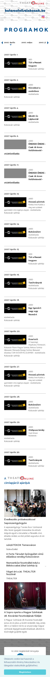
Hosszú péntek (36, 202)
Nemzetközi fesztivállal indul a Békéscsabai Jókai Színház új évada (23, 566)
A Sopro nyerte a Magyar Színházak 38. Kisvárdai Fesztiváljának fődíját (23, 614)
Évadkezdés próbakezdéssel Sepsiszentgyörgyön (19, 521)
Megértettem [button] (25, 672)
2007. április (9, 42)
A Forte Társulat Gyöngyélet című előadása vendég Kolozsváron (24, 555)
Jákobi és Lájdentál (33, 117)
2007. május (27, 42)
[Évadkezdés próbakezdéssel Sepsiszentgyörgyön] (25, 503)
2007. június (44, 42)
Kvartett (33, 339)
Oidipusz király (36, 430)
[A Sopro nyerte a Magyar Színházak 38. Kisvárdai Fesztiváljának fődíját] (25, 596)
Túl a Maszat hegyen (34, 64)
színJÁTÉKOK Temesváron (21, 545)
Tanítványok (35, 283)
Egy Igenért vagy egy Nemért (34, 311)
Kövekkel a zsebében (34, 89)
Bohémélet (34, 232)
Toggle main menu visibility (2, 19)
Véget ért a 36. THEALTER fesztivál (20, 573)
